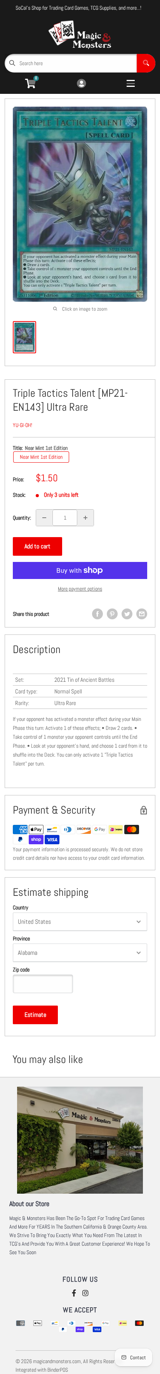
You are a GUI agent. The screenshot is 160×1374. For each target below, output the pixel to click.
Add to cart (37, 546)
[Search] (146, 63)
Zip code (21, 969)
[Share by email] (141, 613)
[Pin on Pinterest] (112, 613)
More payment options (80, 588)
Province (21, 938)
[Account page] (81, 84)
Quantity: (22, 517)
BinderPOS (57, 1369)
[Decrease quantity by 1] (44, 518)
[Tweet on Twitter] (127, 613)
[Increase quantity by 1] (85, 518)
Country (20, 907)
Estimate (35, 1015)
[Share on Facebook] (97, 613)
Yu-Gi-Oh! (22, 425)
